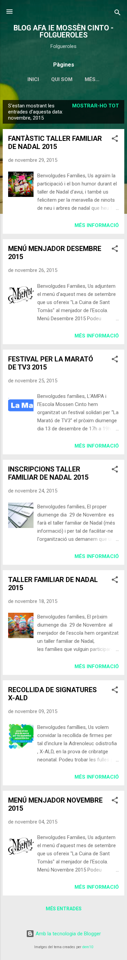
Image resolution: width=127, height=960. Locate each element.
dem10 (87, 947)
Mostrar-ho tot (95, 106)
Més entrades (64, 908)
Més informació (97, 225)
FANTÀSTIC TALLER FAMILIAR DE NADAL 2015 (55, 142)
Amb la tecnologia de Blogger (67, 934)
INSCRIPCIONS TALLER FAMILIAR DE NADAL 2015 (48, 473)
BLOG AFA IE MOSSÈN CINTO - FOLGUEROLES (63, 31)
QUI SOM (61, 79)
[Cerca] (117, 13)
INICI (33, 79)
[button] (115, 139)
